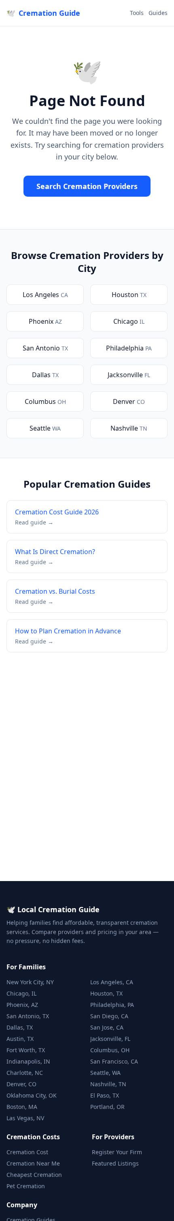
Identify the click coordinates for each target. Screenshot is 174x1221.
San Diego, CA (109, 1016)
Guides (158, 13)
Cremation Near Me (33, 1163)
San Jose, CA (106, 1027)
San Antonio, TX (27, 1016)
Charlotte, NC (24, 1073)
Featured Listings (115, 1163)
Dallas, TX (19, 1027)
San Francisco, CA (114, 1061)
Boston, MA (21, 1107)
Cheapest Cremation (34, 1175)
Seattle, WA (105, 1073)
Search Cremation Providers (87, 186)
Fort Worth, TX (25, 1050)
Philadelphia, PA (112, 1005)
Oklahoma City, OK (31, 1095)
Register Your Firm (117, 1152)
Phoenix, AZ (22, 1005)
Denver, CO (21, 1084)
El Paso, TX (104, 1095)
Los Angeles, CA (111, 982)
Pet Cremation (25, 1186)
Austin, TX (20, 1039)
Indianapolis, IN (28, 1061)
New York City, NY (30, 982)
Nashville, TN (108, 1084)
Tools (137, 13)
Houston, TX (106, 993)
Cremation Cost (27, 1152)
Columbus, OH (109, 1050)
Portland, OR (107, 1107)
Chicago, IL (21, 993)
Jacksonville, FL (110, 1039)
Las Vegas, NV (25, 1118)
